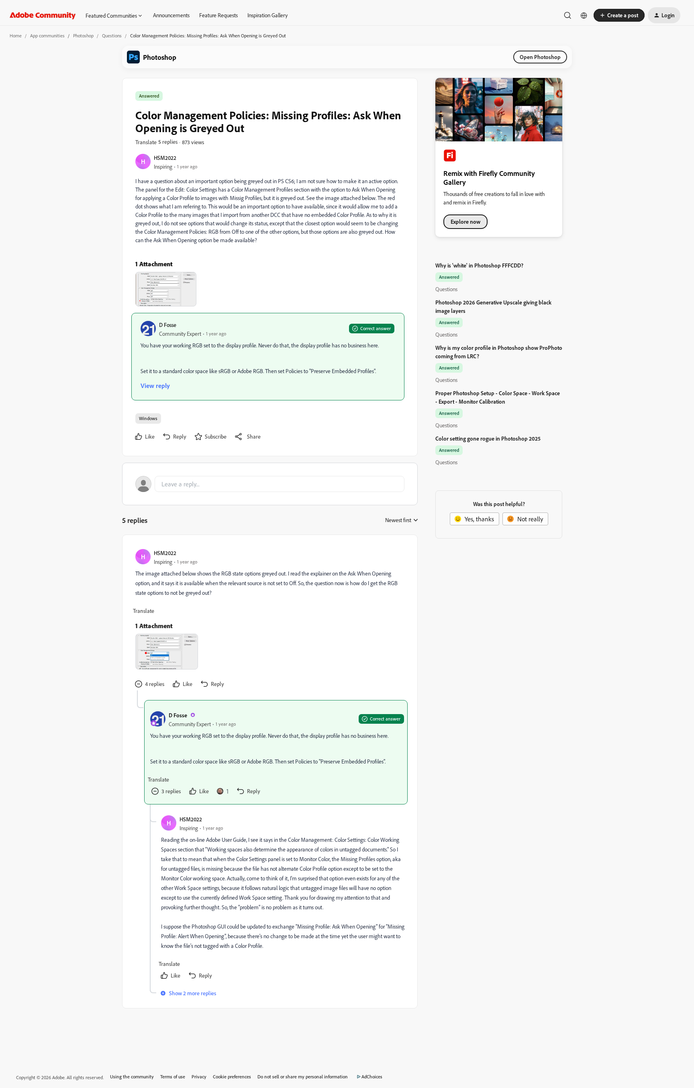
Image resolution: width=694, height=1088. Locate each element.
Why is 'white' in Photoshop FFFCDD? (479, 265)
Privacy (199, 1077)
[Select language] (584, 15)
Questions (112, 36)
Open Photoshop (540, 56)
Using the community (132, 1077)
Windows (148, 418)
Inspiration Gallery (267, 15)
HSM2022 (165, 157)
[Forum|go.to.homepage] (43, 15)
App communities (47, 36)
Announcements (171, 15)
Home (16, 36)
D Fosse (167, 324)
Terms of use (172, 1077)
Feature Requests (218, 15)
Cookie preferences (232, 1077)
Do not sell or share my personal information (302, 1077)
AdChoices (371, 1077)
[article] (269, 619)
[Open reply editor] (269, 484)
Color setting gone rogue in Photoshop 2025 (488, 438)
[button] (619, 15)
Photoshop (83, 36)
